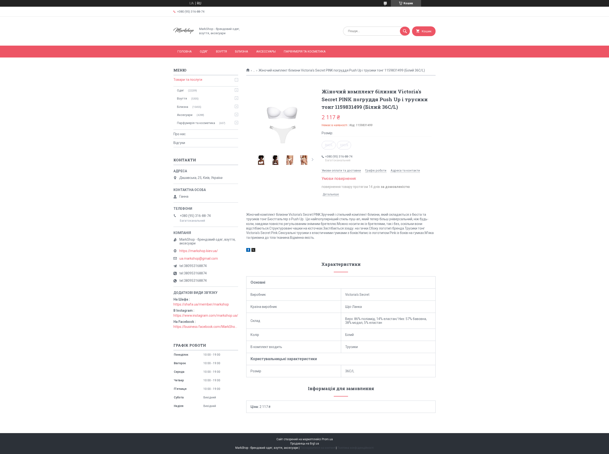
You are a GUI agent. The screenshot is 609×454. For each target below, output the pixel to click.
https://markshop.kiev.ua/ (198, 251)
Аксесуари (184, 115)
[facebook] (248, 251)
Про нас (179, 134)
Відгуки (179, 143)
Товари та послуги (187, 79)
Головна (184, 51)
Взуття (221, 51)
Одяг (204, 51)
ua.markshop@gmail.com (198, 258)
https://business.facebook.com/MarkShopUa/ (205, 327)
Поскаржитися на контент (317, 447)
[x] (253, 251)
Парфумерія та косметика (305, 51)
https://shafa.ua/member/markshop (201, 304)
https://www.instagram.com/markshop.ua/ (205, 315)
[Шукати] (405, 31)
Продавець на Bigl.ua (304, 443)
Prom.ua (327, 439)
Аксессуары (266, 51)
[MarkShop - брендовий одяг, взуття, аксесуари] (183, 40)
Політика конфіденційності (355, 447)
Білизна (241, 51)
